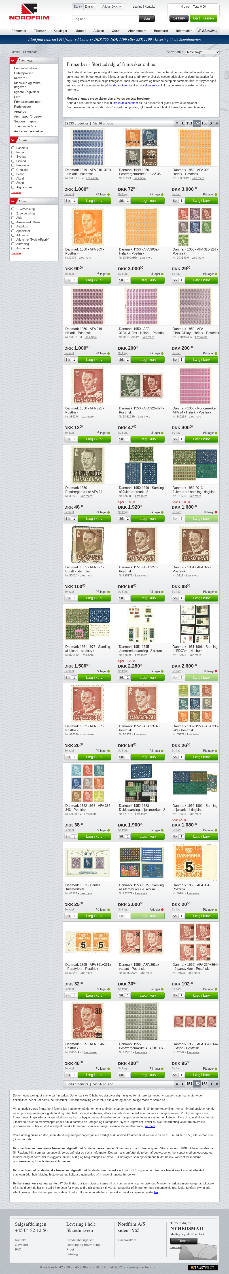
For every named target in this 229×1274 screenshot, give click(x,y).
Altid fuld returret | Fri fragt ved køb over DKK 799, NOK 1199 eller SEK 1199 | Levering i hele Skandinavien (114, 39)
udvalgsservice (149, 85)
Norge (20, 152)
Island (20, 174)
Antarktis (22, 226)
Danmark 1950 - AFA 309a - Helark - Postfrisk (139, 251)
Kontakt (150, 6)
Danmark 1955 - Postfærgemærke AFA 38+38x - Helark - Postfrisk (142, 1048)
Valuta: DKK (110, 6)
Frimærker (19, 30)
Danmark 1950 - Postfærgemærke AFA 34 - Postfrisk (84, 492)
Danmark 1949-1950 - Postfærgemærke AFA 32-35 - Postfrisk (141, 174)
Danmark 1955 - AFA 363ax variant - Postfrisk (139, 966)
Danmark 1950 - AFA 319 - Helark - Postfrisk (84, 331)
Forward (211, 123)
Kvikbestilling (207, 30)
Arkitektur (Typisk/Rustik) (32, 239)
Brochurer (161, 30)
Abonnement (137, 30)
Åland (20, 178)
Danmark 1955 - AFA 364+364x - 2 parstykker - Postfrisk (195, 966)
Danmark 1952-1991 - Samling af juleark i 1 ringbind (195, 808)
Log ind (137, 6)
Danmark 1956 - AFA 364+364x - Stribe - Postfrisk (195, 1046)
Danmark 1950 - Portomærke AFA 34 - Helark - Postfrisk (194, 410)
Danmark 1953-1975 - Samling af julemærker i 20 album (141, 887)
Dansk (78, 6)
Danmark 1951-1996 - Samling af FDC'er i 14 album (195, 649)
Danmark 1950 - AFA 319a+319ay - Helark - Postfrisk (196, 331)
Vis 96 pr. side (103, 123)
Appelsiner (23, 231)
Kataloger (60, 30)
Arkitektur (22, 235)
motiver (123, 85)
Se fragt (69, 194)
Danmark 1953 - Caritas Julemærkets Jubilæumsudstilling (82, 889)
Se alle (16, 192)
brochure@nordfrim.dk (127, 103)
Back (182, 123)
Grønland (22, 169)
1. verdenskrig (25, 209)
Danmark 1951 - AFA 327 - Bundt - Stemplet (84, 569)
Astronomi (23, 248)
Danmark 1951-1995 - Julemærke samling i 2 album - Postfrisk (141, 651)
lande (112, 85)
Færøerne (22, 165)
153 (204, 123)
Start (177, 123)
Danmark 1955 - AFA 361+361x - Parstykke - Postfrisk (88, 966)
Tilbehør (40, 30)
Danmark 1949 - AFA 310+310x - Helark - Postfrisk (88, 172)
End (217, 123)
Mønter (80, 30)
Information (184, 30)
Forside (15, 52)
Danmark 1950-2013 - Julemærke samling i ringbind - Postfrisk (195, 492)
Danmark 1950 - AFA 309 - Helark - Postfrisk (192, 172)
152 (197, 123)
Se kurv (179, 18)
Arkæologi (23, 244)
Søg (146, 18)
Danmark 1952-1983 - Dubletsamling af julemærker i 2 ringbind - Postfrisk (142, 810)
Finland (21, 161)
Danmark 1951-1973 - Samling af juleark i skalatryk (87, 649)
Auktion (98, 30)
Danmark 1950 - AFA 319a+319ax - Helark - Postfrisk (142, 331)
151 (189, 123)
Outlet (116, 30)
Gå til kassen (203, 18)
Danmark (22, 148)
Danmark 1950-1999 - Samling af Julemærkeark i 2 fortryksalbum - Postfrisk (141, 492)
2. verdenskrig (25, 213)
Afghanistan (24, 187)
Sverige (21, 156)
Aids (19, 217)
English (89, 6)
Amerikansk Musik (28, 222)
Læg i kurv (94, 201)
